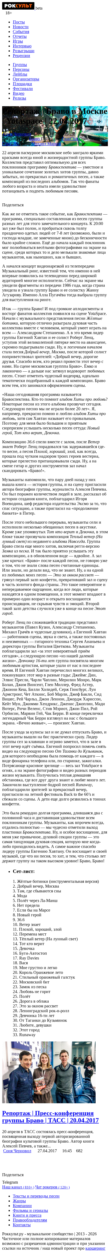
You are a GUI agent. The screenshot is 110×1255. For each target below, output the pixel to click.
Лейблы (20, 74)
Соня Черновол (17, 134)
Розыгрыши (23, 50)
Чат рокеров (52, 1187)
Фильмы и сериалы (30, 1210)
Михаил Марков (46, 143)
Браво (35, 139)
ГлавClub (70, 139)
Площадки (22, 83)
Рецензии (21, 55)
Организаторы (26, 79)
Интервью (22, 46)
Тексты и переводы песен (36, 1196)
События (21, 31)
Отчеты (20, 36)
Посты (19, 22)
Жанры (19, 1201)
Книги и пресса (27, 1215)
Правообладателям (30, 1220)
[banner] (19, 8)
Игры (18, 41)
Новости (21, 26)
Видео (18, 93)
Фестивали (23, 88)
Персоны (21, 69)
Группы (20, 64)
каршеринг (95, 1248)
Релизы (19, 98)
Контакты (22, 1225)
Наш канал (18, 1187)
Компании (22, 1205)
